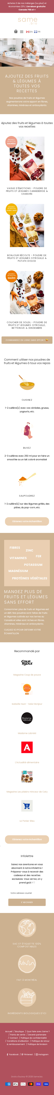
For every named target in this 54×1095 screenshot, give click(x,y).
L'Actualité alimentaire (27, 762)
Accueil (8, 1031)
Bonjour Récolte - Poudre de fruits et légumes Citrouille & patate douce (27, 258)
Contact (14, 1038)
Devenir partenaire (37, 1034)
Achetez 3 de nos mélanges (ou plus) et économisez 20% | (27, 6)
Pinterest (28, 1054)
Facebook (14, 1054)
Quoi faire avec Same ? (38, 1031)
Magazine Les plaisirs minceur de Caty (27, 791)
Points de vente (17, 1034)
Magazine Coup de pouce (27, 674)
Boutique (19, 1031)
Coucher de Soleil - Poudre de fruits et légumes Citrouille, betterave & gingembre (27, 325)
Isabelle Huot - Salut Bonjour (27, 704)
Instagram (43, 1054)
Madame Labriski (27, 733)
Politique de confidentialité (34, 1038)
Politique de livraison (37, 1044)
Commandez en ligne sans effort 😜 (27, 340)
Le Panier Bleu (27, 821)
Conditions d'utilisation (18, 1041)
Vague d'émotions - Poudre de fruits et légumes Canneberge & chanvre (27, 191)
